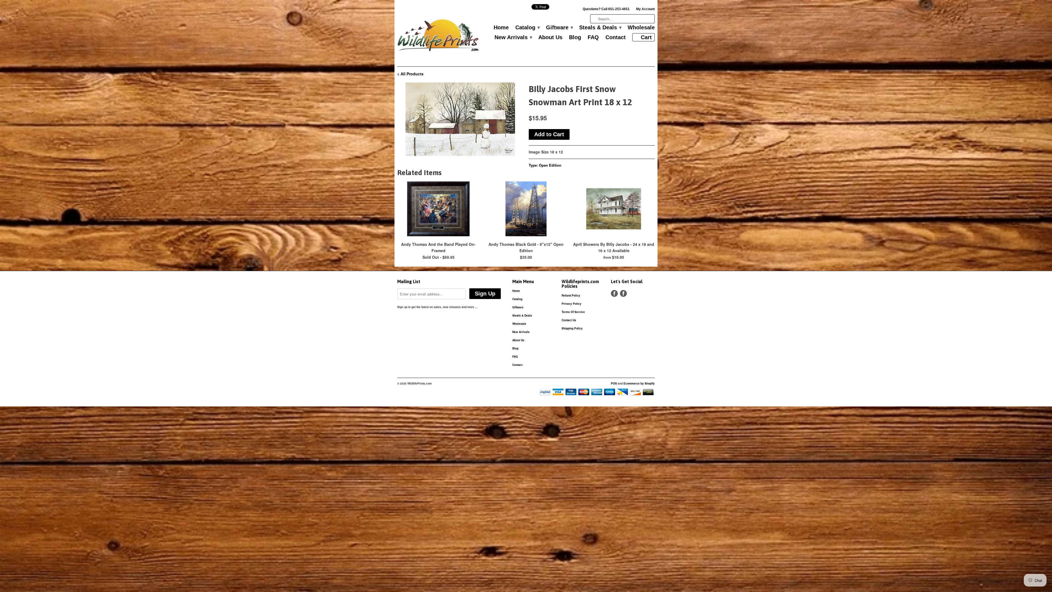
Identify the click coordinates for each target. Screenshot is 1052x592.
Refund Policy (571, 295)
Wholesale (641, 27)
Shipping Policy (572, 328)
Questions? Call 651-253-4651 (606, 9)
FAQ (593, 37)
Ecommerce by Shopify (639, 383)
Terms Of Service (573, 312)
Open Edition (550, 165)
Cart (646, 37)
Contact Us (569, 320)
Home (501, 27)
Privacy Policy (571, 304)
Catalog (527, 27)
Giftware (559, 27)
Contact (615, 37)
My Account (645, 9)
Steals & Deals (600, 27)
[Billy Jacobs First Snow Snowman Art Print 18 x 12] (460, 119)
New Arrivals (513, 37)
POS (614, 383)
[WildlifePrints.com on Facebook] (623, 293)
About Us (550, 37)
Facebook (614, 293)
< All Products (410, 73)
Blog (575, 37)
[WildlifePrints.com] (438, 36)
